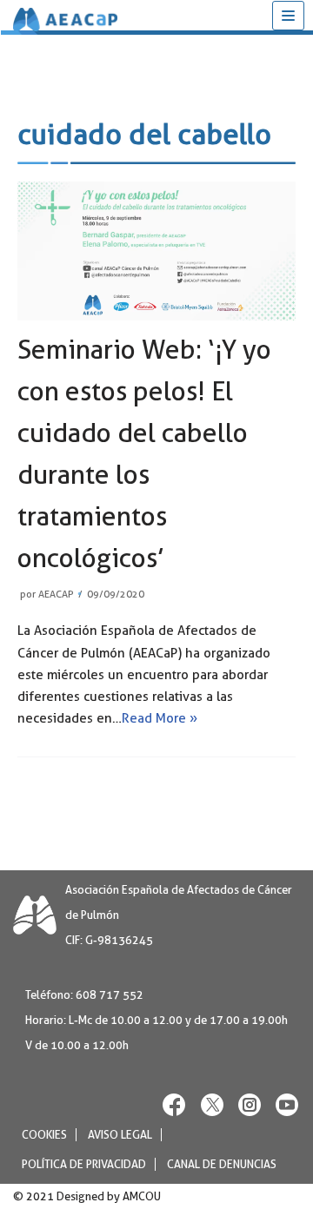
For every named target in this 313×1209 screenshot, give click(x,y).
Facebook (175, 1104)
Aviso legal (120, 1134)
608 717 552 (109, 994)
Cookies (44, 1134)
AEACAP (56, 594)
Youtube (287, 1104)
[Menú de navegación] (288, 15)
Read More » (159, 718)
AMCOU (142, 1196)
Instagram (249, 1104)
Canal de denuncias (221, 1164)
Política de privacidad (84, 1164)
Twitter (212, 1104)
